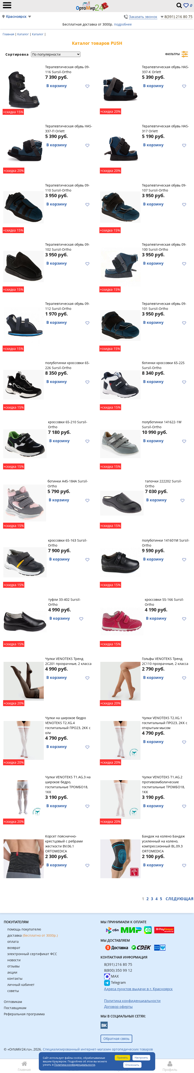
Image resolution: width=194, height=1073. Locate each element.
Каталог (23, 34)
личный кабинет (21, 984)
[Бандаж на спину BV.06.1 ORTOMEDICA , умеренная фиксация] (23, 858)
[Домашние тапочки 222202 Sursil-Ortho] (122, 503)
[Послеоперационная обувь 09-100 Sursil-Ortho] (120, 266)
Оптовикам (13, 1001)
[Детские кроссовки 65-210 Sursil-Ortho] (25, 444)
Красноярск (16, 16)
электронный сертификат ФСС (32, 954)
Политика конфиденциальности (74, 1064)
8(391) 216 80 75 (178, 16)
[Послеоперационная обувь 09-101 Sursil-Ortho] (120, 325)
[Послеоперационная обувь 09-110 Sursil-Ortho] (23, 207)
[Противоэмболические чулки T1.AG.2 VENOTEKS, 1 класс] (120, 799)
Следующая (180, 898)
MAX (114, 976)
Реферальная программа (24, 1014)
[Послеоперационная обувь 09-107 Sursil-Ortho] (120, 207)
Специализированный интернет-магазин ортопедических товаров (98, 1049)
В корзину (56, 85)
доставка (32, 935)
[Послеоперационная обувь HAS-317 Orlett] (120, 148)
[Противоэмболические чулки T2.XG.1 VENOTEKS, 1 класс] (120, 740)
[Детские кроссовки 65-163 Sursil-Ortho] (25, 562)
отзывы (13, 966)
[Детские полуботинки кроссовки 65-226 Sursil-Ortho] (23, 385)
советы (13, 990)
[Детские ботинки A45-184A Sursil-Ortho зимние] (24, 503)
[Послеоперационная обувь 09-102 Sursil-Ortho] (23, 266)
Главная (9, 34)
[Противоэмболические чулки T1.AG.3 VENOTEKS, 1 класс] (23, 799)
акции (12, 972)
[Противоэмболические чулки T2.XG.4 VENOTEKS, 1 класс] (23, 740)
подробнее (123, 24)
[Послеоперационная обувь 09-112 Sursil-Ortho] (23, 325)
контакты (14, 978)
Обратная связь (116, 1038)
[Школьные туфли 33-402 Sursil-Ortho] (25, 621)
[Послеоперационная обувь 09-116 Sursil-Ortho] (23, 89)
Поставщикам (15, 1008)
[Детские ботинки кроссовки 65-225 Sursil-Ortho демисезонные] (120, 385)
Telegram (118, 982)
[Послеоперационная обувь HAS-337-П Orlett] (23, 148)
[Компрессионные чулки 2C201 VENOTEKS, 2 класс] (23, 680)
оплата (13, 941)
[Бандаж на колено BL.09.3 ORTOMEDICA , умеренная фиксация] (120, 858)
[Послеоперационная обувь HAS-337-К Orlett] (120, 89)
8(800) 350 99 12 (118, 970)
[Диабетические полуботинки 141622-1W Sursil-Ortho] (120, 444)
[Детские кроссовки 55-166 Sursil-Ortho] (121, 621)
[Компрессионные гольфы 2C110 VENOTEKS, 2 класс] (120, 680)
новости (14, 960)
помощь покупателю (24, 929)
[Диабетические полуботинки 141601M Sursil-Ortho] (120, 562)
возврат (13, 947)
